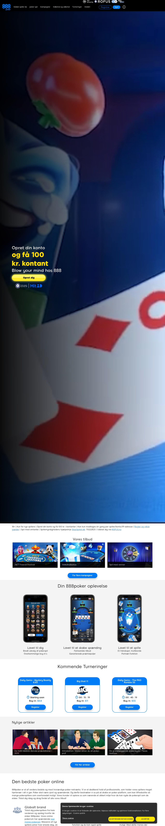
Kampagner (45, 7)
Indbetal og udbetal (61, 7)
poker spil (34, 7)
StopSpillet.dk (78, 529)
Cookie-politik (79, 813)
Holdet (87, 7)
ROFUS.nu (116, 529)
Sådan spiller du (20, 7)
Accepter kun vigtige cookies (121, 819)
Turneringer (77, 7)
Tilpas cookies (68, 818)
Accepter (145, 819)
